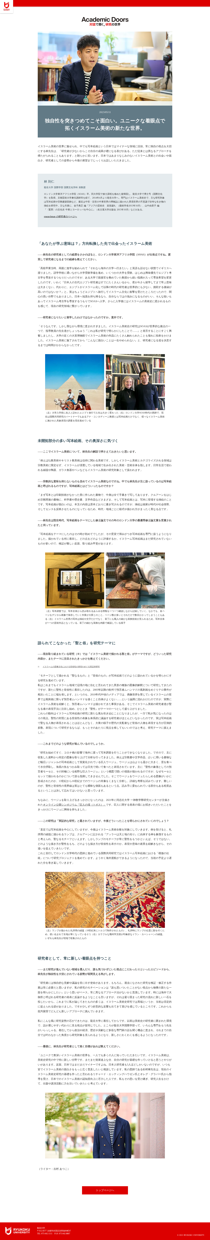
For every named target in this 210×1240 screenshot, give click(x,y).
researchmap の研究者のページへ (60, 216)
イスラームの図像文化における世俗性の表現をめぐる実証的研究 (71, 666)
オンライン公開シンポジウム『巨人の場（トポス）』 (74, 804)
